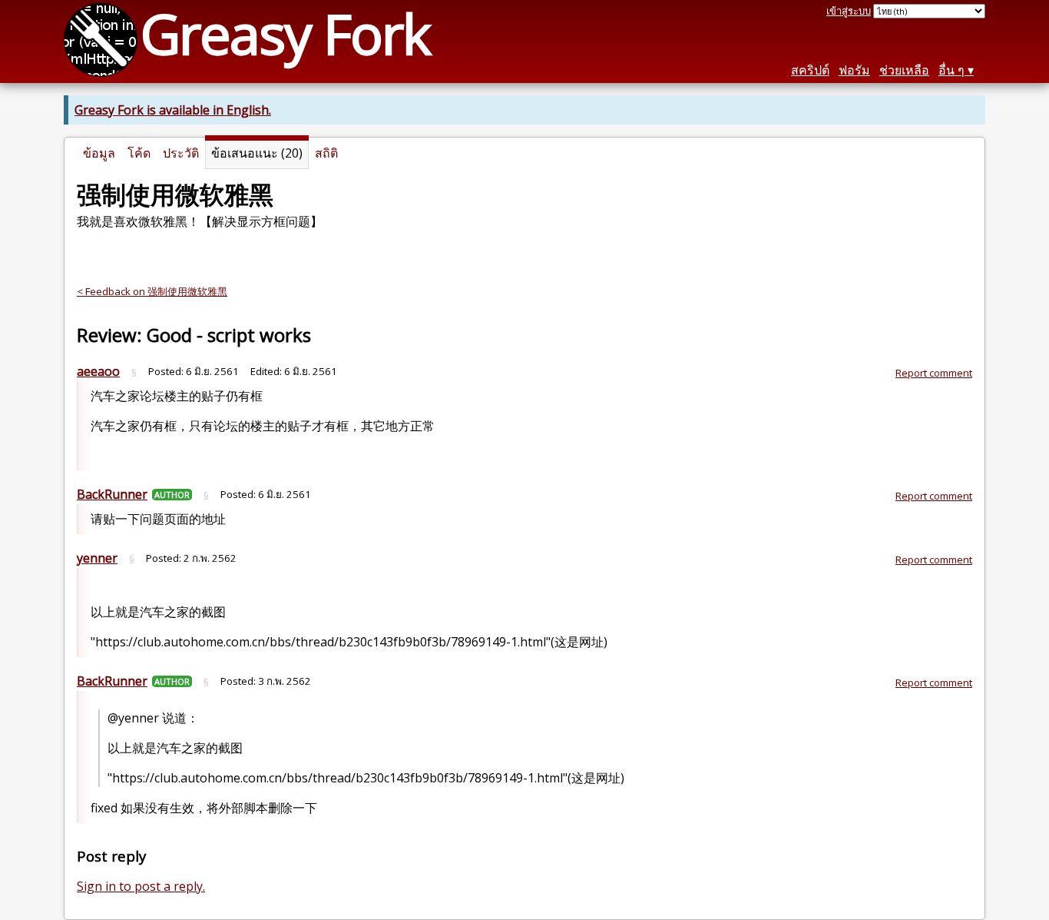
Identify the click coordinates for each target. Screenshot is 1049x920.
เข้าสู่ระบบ (848, 11)
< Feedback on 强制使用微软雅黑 (152, 291)
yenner (97, 558)
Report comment (933, 373)
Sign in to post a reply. (141, 886)
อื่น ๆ (951, 69)
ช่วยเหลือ (904, 69)
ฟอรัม (854, 69)
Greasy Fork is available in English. (172, 109)
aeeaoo (98, 371)
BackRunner (112, 494)
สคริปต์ (810, 69)
